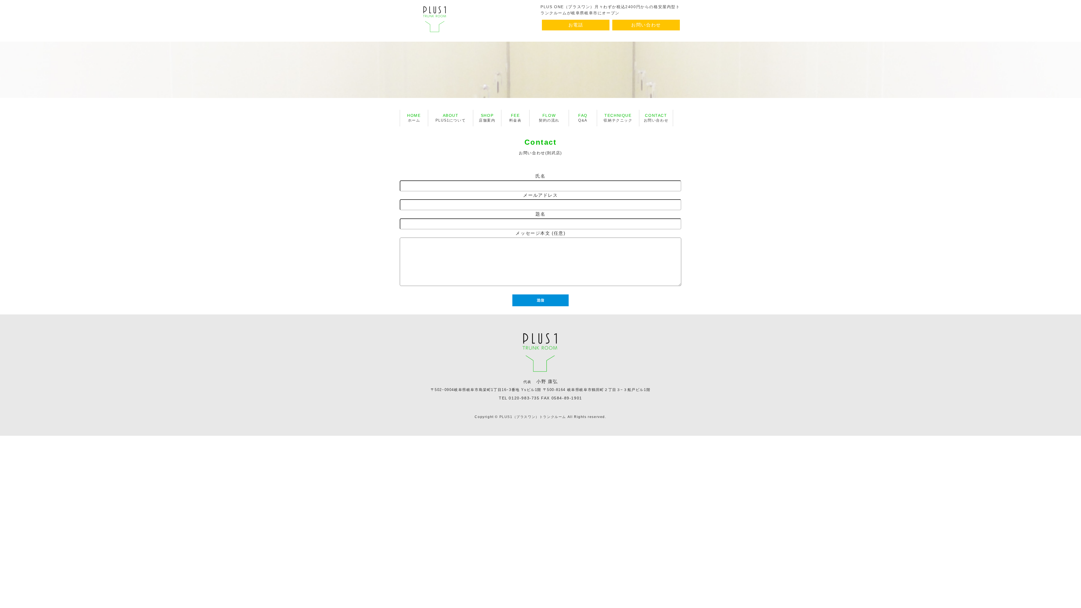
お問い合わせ (646, 25)
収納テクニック (618, 117)
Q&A (583, 117)
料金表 (515, 117)
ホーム (414, 117)
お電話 (575, 25)
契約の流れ (549, 117)
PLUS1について (450, 117)
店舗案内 (487, 117)
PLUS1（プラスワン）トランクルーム (532, 417)
